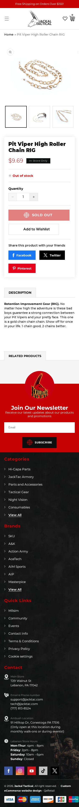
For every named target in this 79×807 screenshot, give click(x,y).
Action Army (18, 551)
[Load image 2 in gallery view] (39, 116)
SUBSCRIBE (43, 442)
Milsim (13, 611)
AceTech (14, 559)
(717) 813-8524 (21, 708)
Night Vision (17, 500)
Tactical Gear (18, 492)
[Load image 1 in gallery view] (16, 116)
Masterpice (17, 582)
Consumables (19, 507)
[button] (6, 18)
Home (8, 34)
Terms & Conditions (23, 641)
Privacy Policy (19, 649)
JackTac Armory (21, 477)
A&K (11, 544)
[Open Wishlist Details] (65, 18)
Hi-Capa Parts (19, 469)
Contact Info (18, 633)
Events (13, 626)
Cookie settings (20, 656)
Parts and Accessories (25, 484)
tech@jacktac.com (24, 704)
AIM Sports (16, 567)
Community (17, 618)
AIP (11, 574)
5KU (11, 536)
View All (14, 515)
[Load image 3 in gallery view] (63, 116)
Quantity (15, 189)
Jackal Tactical (23, 786)
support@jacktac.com (27, 699)
